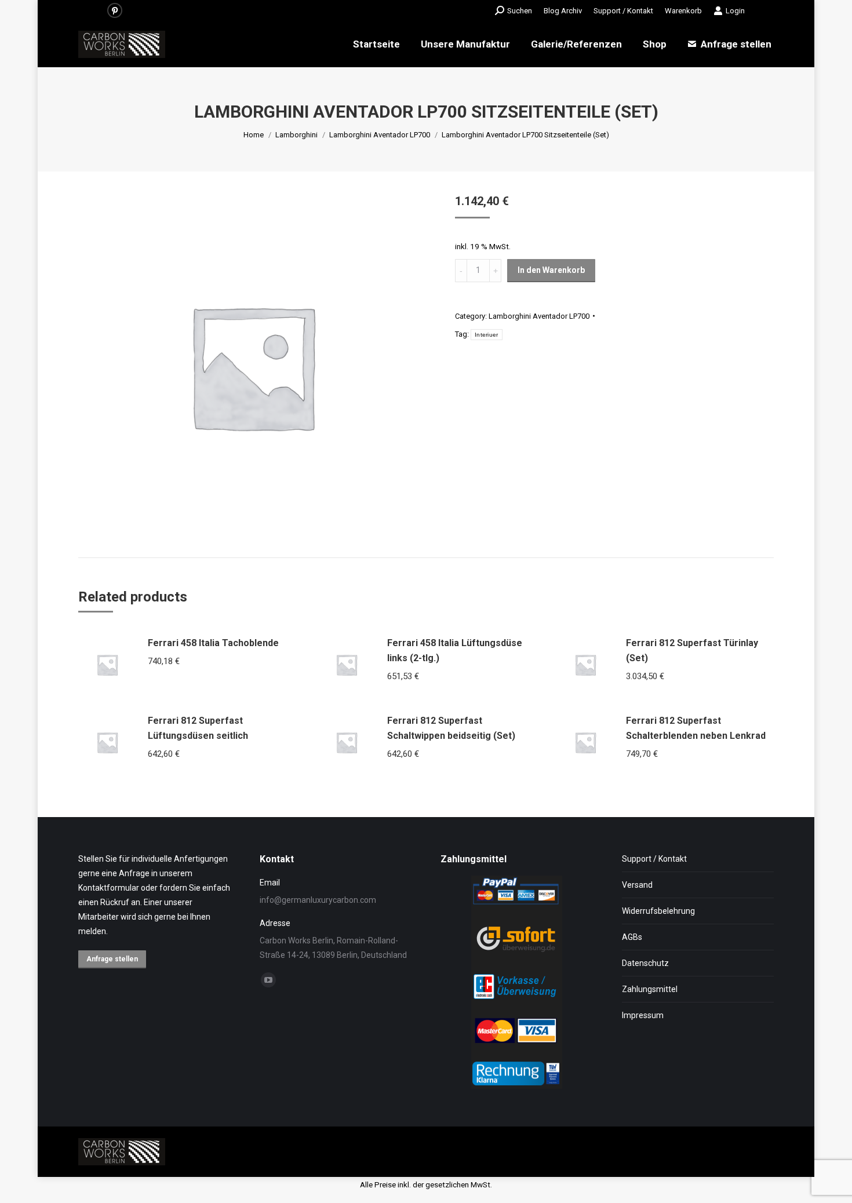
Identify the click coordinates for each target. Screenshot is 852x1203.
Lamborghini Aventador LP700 (539, 316)
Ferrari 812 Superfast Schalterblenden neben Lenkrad (696, 728)
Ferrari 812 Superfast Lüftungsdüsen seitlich (198, 728)
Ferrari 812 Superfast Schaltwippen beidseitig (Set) (451, 728)
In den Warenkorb (551, 270)
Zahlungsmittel (650, 989)
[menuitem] (563, 10)
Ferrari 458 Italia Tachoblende (213, 642)
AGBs (632, 937)
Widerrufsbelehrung (658, 911)
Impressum (643, 1015)
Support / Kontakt (654, 858)
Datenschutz (645, 963)
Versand (637, 885)
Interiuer (486, 334)
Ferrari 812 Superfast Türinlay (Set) (692, 650)
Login (735, 10)
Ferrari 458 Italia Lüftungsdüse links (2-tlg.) (454, 650)
